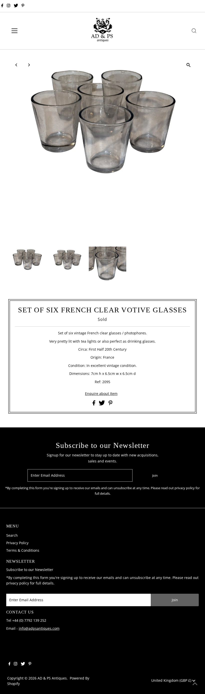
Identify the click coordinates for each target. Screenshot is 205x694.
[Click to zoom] (188, 65)
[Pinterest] (23, 6)
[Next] (28, 65)
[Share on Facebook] (94, 404)
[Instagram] (9, 6)
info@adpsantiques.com (39, 628)
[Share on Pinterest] (110, 404)
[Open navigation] (31, 31)
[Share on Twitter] (102, 404)
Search (12, 535)
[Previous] (16, 65)
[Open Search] (194, 31)
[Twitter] (15, 6)
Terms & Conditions (22, 550)
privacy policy (17, 583)
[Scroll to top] (195, 684)
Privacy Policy (17, 542)
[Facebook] (2, 6)
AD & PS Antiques (52, 678)
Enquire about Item (101, 393)
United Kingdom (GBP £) (171, 680)
